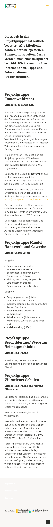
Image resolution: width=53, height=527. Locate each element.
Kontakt (8, 498)
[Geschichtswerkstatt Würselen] (10, 6)
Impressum (9, 483)
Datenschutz (10, 490)
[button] (47, 6)
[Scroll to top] (48, 521)
